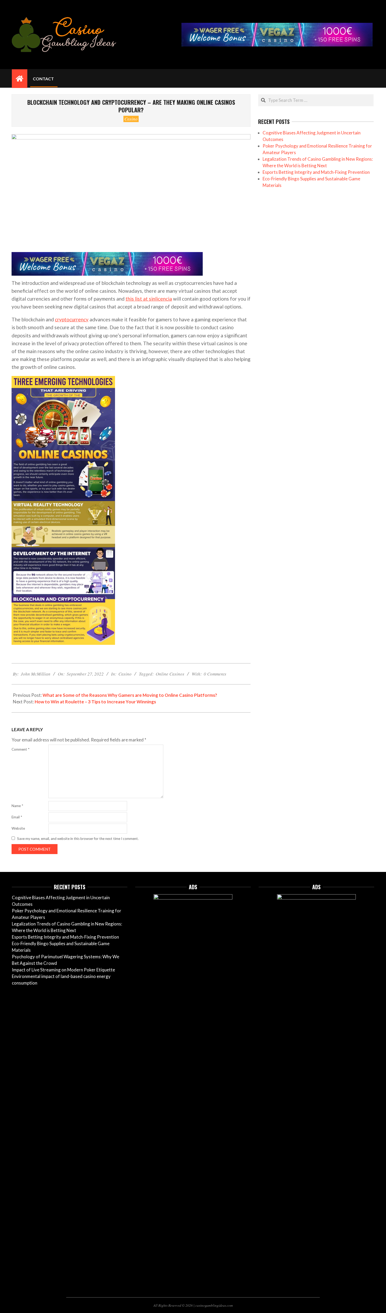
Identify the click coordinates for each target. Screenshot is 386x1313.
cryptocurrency (71, 319)
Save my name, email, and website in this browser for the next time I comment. (78, 838)
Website (18, 828)
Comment (20, 749)
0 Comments (215, 674)
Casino (131, 119)
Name (17, 806)
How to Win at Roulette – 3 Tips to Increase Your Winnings (95, 701)
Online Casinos (170, 674)
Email (17, 817)
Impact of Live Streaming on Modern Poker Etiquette (63, 969)
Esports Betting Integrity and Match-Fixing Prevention (316, 172)
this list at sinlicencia (149, 299)
